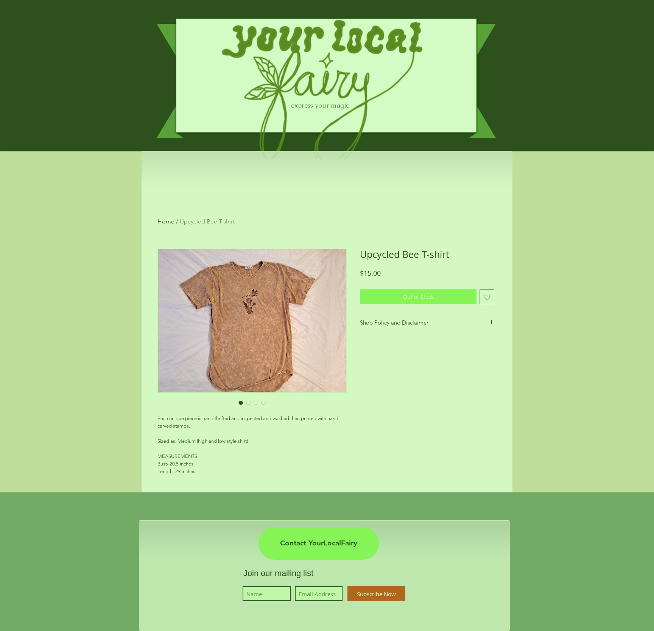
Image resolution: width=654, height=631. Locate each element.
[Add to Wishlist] (487, 296)
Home (165, 221)
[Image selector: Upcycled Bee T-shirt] (240, 402)
